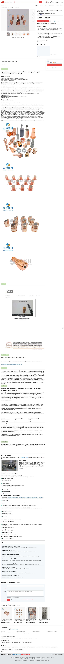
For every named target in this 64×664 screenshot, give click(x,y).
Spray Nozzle (16, 497)
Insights (53, 657)
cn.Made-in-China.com (41, 658)
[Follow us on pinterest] (61, 654)
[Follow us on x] (56, 654)
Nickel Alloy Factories (32, 647)
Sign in (62, 2)
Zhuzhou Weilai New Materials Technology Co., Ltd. (47, 13)
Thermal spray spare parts (20, 631)
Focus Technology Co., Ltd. (25, 660)
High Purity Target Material (26, 642)
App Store (4, 654)
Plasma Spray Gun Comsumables (24, 497)
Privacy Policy (47, 660)
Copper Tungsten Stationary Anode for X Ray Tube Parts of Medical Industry (31, 620)
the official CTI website (24, 457)
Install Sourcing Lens (26, 654)
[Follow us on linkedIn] (62, 654)
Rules (62, 5)
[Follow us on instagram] (58, 654)
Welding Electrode (30, 498)
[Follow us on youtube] (59, 654)
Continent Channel (43, 657)
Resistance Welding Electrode (38, 498)
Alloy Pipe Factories (24, 647)
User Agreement (37, 660)
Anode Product (40, 647)
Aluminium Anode (4, 649)
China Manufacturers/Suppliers (24, 657)
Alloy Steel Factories (15, 647)
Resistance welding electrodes (52, 631)
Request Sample (53, 23)
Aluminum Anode (54, 647)
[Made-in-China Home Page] (6, 2)
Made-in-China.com (27, 658)
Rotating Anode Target (23, 498)
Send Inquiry (43, 21)
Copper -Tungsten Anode (34, 497)
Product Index (49, 657)
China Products (17, 657)
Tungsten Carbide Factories (6, 647)
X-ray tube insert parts (35, 631)
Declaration (42, 660)
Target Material (16, 7)
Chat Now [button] (57, 21)
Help (45, 5)
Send (8, 599)
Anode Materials (46, 647)
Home (2, 7)
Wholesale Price (38, 657)
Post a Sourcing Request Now (29, 599)
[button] (52, 2)
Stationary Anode (16, 498)
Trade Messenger (17, 654)
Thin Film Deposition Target (16, 642)
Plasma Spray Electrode (9, 498)
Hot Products (12, 657)
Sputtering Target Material (6, 642)
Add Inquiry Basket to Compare (18, 37)
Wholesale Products (32, 657)
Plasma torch (3, 631)
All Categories (4, 5)
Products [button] (17, 2)
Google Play (9, 654)
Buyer (41, 5)
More (2, 651)
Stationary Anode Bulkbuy (19, 649)
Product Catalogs (15, 629)
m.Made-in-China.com (34, 658)
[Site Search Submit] (40, 2)
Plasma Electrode (11, 497)
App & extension (51, 5)
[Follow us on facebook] (55, 654)
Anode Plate (11, 649)
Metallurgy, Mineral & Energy (8, 7)
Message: (5, 591)
